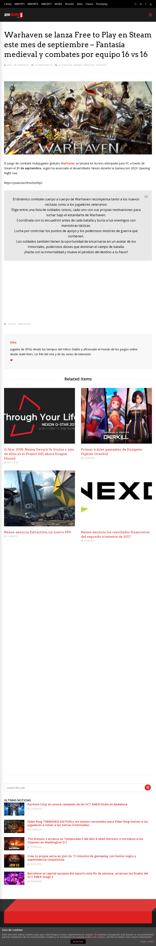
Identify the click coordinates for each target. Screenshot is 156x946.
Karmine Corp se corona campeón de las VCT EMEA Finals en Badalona (77, 804)
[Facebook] (146, 4)
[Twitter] (141, 4)
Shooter (69, 4)
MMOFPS (20, 4)
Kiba (9, 64)
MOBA (58, 4)
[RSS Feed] (135, 4)
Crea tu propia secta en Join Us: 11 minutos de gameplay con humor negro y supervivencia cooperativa (81, 857)
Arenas (78, 64)
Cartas (8, 4)
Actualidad (65, 64)
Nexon (12, 324)
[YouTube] (151, 4)
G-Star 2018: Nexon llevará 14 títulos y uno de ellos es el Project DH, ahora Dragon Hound (39, 453)
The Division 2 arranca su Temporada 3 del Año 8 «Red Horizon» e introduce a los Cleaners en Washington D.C (85, 840)
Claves (89, 4)
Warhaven (24, 324)
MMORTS (46, 4)
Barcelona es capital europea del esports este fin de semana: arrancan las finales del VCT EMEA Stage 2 (87, 875)
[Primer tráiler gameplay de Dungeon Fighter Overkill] (116, 442)
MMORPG (33, 4)
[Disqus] (78, 604)
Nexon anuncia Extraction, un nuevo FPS (37, 532)
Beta (79, 4)
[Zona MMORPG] (13, 17)
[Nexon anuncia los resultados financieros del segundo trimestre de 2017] (116, 525)
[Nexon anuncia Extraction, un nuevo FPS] (39, 525)
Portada (101, 64)
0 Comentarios (43, 64)
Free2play (101, 4)
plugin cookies (147, 941)
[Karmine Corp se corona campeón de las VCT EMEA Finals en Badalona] (14, 815)
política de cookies (95, 937)
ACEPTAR (78, 942)
